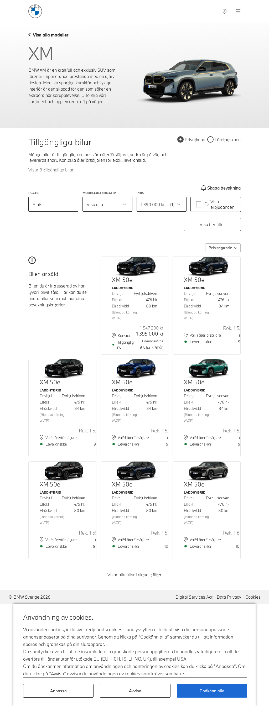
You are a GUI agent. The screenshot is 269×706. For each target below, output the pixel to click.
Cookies (253, 597)
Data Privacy (229, 597)
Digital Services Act (194, 597)
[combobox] (107, 204)
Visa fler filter (212, 224)
